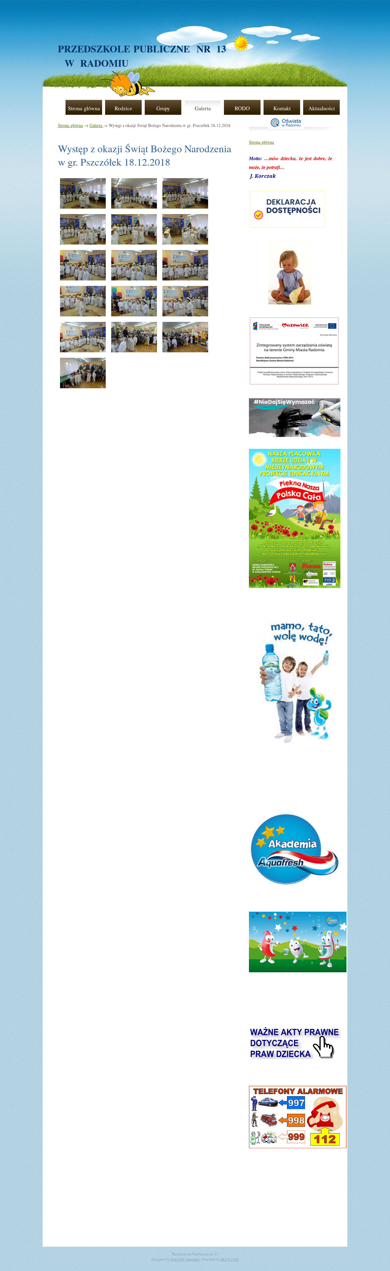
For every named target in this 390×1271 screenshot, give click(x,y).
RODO (242, 108)
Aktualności (321, 108)
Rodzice (123, 108)
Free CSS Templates (185, 1259)
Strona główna (84, 108)
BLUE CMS (230, 1259)
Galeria (203, 108)
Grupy (163, 108)
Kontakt (282, 108)
